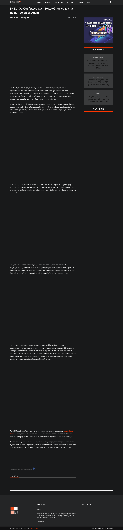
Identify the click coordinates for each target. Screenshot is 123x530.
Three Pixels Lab (34, 528)
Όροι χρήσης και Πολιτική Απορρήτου (102, 528)
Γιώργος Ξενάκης (20, 18)
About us (40, 509)
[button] (110, 2)
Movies (98, 94)
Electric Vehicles (98, 58)
